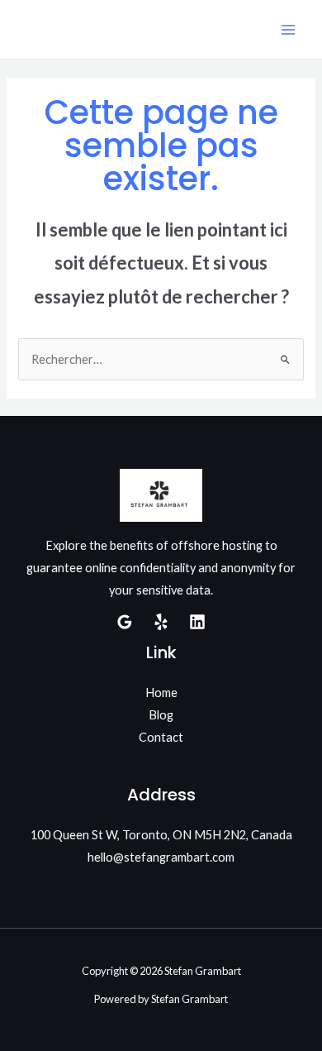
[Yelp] (161, 622)
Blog (161, 715)
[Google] (124, 622)
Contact (161, 737)
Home (161, 693)
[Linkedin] (197, 622)
